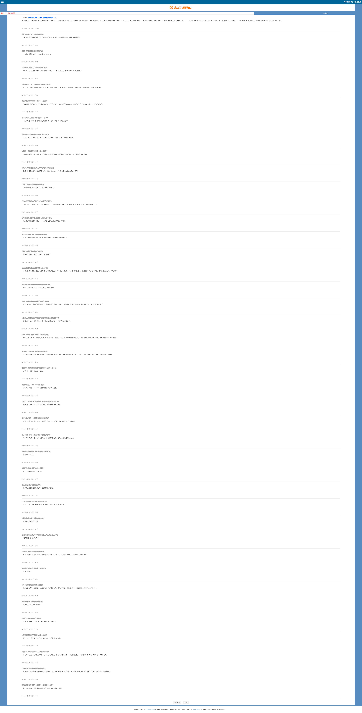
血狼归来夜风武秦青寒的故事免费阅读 (34, 635)
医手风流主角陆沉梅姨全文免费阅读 (34, 568)
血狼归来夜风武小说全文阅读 (31, 618)
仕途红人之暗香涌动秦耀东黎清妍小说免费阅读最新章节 (40, 401)
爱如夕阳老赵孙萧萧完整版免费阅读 (34, 668)
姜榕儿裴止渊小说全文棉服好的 (32, 51)
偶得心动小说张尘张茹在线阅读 (32, 251)
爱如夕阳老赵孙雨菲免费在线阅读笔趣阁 (35, 335)
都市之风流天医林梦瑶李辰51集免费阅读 (35, 134)
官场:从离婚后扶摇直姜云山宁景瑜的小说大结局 (38, 168)
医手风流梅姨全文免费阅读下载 (32, 585)
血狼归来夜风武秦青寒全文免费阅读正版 (35, 652)
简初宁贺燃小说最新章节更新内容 (33, 551)
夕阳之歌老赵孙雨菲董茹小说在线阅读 (34, 351)
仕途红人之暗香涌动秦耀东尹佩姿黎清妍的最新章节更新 (40, 318)
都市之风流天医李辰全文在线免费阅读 (34, 101)
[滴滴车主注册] (181, 10)
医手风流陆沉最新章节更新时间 (32, 602)
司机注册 (37, 28)
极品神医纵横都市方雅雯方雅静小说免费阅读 (37, 201)
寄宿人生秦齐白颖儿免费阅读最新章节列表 (36, 451)
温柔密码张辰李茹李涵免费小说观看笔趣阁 (36, 284)
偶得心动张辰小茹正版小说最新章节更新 (35, 301)
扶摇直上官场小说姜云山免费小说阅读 (34, 151)
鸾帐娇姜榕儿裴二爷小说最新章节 (33, 34)
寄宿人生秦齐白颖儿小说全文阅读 (33, 385)
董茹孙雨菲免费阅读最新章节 (31, 485)
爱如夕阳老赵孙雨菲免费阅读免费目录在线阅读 (37, 685)
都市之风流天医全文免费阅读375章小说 (35, 118)
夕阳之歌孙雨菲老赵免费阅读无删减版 (34, 501)
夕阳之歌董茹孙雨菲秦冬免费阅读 (33, 468)
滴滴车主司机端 (355, 2)
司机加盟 (347, 2)
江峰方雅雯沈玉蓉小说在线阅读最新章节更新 (37, 218)
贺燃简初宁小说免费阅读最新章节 (33, 518)
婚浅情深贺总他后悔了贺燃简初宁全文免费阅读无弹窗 (40, 535)
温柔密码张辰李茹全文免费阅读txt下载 (35, 268)
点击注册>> (196, 709)
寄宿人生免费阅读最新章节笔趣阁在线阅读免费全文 (39, 368)
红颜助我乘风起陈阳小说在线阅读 (33, 184)
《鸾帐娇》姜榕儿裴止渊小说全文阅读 (34, 68)
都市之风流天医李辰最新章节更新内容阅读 (36, 84)
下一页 (186, 702)
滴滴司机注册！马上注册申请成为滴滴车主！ (43, 17)
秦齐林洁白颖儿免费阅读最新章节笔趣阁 (35, 418)
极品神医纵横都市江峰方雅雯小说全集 (34, 234)
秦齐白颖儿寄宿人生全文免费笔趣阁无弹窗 (36, 435)
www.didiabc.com (150, 709)
